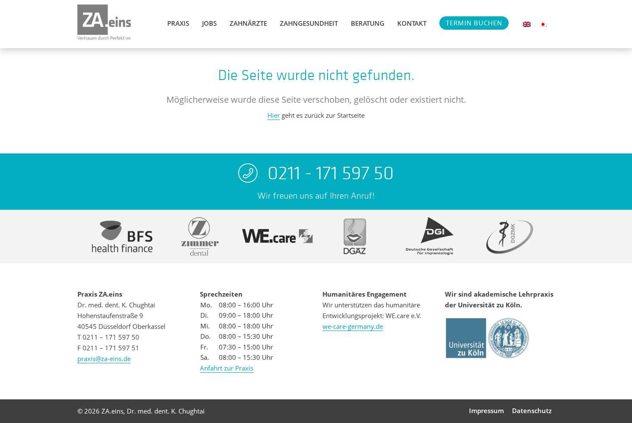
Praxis (178, 23)
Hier (273, 115)
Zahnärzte (248, 23)
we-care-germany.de (352, 326)
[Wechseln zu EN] (526, 24)
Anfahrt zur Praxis (226, 368)
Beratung (367, 23)
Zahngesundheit (309, 23)
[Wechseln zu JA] (543, 24)
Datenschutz (532, 410)
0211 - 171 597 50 (330, 172)
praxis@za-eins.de (104, 358)
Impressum (486, 410)
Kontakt (411, 23)
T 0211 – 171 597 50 (108, 337)
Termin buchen (474, 22)
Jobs (209, 23)
